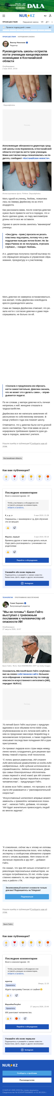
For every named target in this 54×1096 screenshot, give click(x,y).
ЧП (42, 22)
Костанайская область (13, 458)
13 (6, 945)
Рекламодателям (27, 1080)
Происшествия (10, 22)
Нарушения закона (30, 22)
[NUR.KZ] (27, 16)
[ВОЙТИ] (50, 15)
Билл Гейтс (8, 924)
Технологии (8, 597)
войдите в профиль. (16, 507)
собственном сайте (27, 674)
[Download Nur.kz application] (27, 6)
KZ (45, 16)
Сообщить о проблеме (27, 1073)
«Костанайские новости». (36, 158)
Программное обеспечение (27, 597)
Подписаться (27, 897)
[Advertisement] (27, 125)
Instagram (29, 583)
